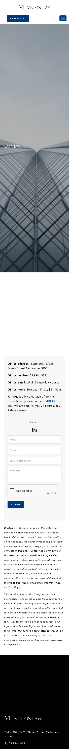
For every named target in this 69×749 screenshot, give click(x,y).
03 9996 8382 (17, 18)
